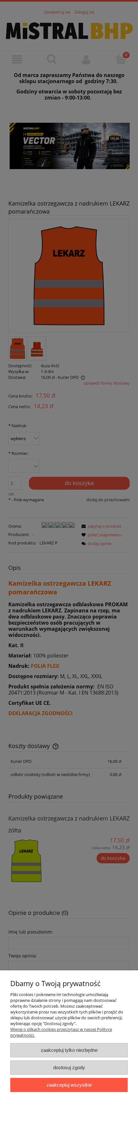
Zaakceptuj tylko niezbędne (69, 1050)
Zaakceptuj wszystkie (69, 1085)
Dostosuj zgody (69, 1067)
